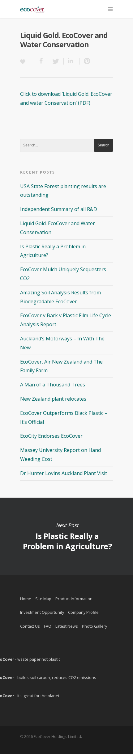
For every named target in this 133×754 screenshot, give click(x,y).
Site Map (43, 598)
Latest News (66, 626)
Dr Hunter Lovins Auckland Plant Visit (63, 473)
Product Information (73, 598)
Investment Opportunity (42, 612)
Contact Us (30, 626)
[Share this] (41, 61)
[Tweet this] (56, 61)
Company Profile (83, 612)
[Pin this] (86, 61)
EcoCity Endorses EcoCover (51, 435)
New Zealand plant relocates (53, 398)
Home (25, 598)
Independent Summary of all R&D (58, 209)
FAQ (47, 626)
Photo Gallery (94, 626)
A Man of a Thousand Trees (52, 384)
